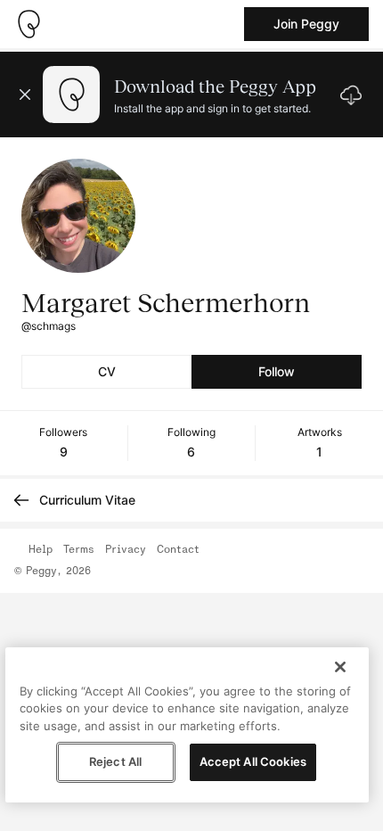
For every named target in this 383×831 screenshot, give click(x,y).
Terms (78, 550)
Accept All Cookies (253, 761)
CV (107, 371)
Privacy (125, 550)
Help (41, 550)
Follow (276, 371)
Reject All (115, 761)
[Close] (340, 667)
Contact (178, 550)
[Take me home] (28, 24)
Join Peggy (306, 23)
